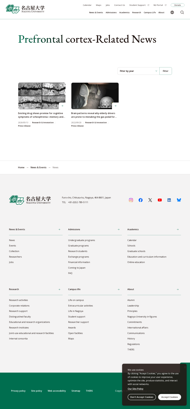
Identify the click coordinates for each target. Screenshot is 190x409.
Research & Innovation (43, 122)
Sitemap (75, 390)
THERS (89, 390)
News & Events (39, 167)
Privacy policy (18, 390)
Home (21, 167)
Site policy (36, 390)
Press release (24, 126)
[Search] (182, 12)
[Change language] (172, 12)
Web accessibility (57, 390)
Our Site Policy (135, 388)
